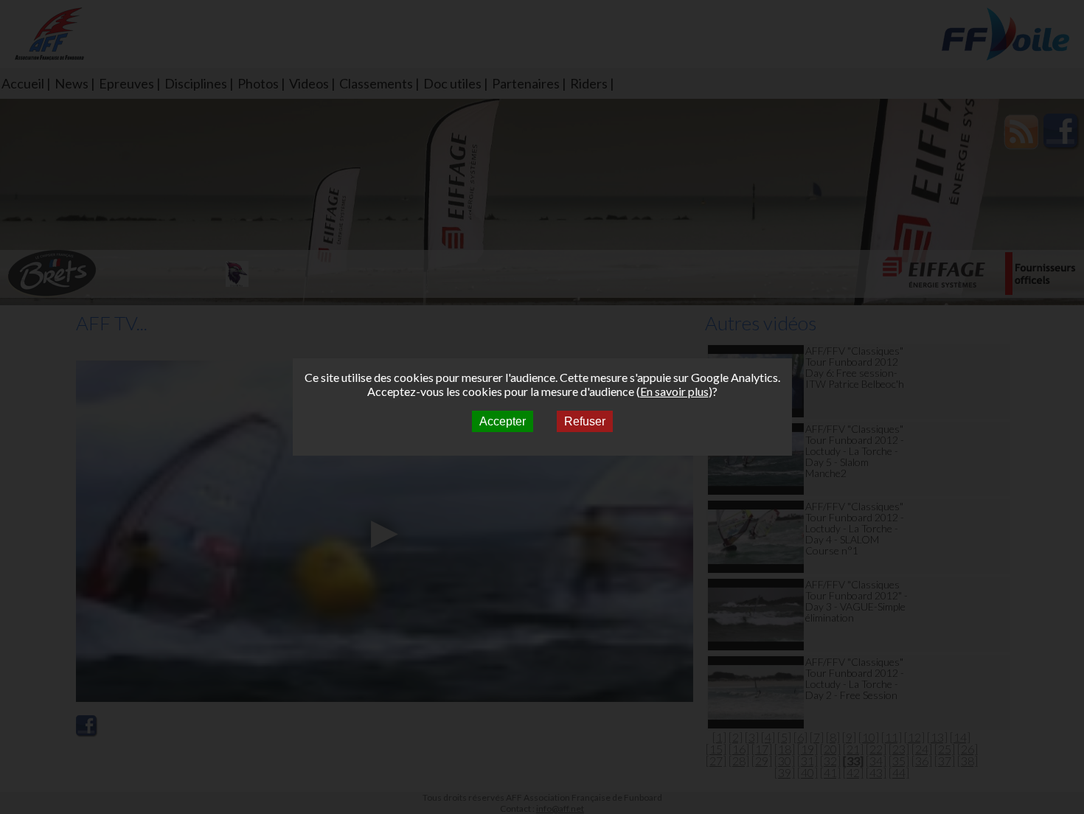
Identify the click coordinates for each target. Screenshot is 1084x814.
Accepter (502, 421)
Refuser (584, 421)
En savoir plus (674, 391)
